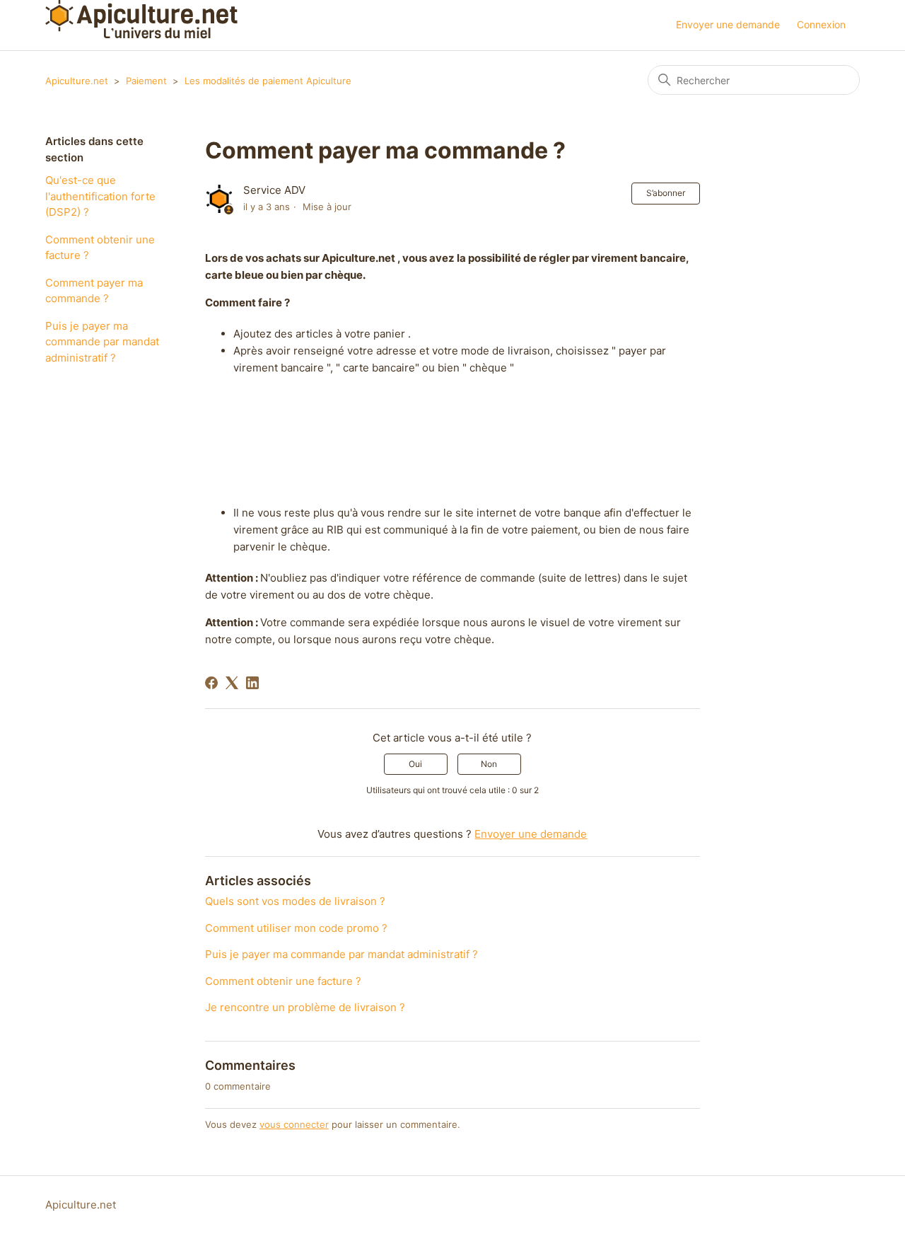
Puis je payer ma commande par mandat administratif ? (102, 341)
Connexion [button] (821, 24)
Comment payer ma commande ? (94, 291)
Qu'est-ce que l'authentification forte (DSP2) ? (100, 196)
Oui (415, 764)
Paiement (146, 80)
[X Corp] (232, 682)
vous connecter (294, 1124)
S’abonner (665, 193)
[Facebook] (211, 682)
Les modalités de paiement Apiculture (268, 80)
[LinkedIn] (252, 682)
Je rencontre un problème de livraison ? (305, 1007)
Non (489, 764)
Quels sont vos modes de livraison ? (295, 901)
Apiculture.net (76, 80)
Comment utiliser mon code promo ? (296, 928)
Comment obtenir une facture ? (100, 248)
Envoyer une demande (728, 24)
